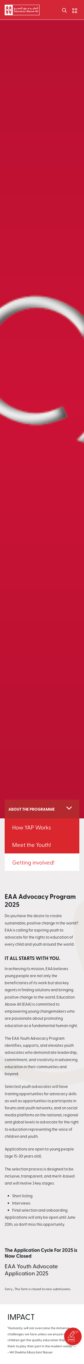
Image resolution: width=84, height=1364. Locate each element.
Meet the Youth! (31, 844)
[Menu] (71, 10)
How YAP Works (31, 827)
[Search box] (64, 9)
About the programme (31, 809)
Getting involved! (33, 862)
